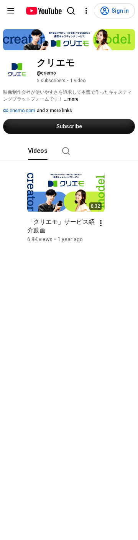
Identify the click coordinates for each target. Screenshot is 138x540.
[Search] (71, 10)
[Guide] (10, 10)
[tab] (38, 151)
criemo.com (21, 110)
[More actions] (100, 223)
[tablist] (69, 151)
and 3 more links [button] (54, 110)
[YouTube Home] (43, 11)
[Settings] (86, 10)
